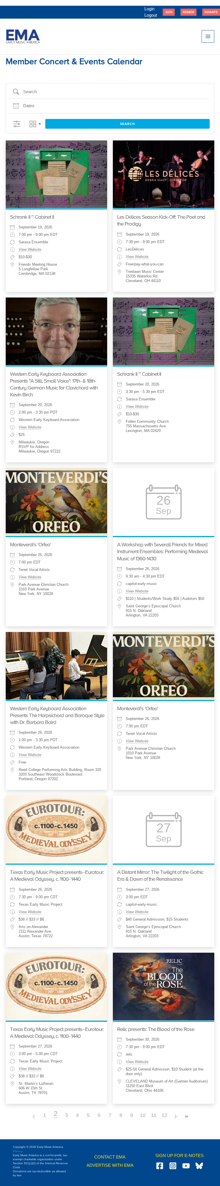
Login (149, 9)
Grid (32, 124)
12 (164, 1115)
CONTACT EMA (109, 1157)
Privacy (17, 1151)
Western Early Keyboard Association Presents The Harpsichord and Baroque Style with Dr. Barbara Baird (57, 715)
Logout (150, 15)
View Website (30, 250)
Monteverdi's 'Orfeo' (30, 544)
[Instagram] (173, 1166)
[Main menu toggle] (208, 36)
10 (143, 1115)
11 (153, 1115)
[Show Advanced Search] (16, 124)
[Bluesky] (199, 1166)
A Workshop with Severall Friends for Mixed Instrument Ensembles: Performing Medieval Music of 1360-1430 (162, 551)
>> (186, 1116)
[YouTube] (186, 1166)
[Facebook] (160, 1166)
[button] (169, 12)
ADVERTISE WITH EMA (110, 1165)
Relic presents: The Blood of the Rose (155, 1029)
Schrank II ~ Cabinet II (32, 217)
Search (127, 124)
